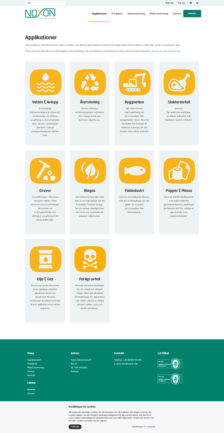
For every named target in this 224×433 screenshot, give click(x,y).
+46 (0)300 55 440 (132, 360)
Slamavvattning (136, 13)
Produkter (117, 13)
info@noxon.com (130, 364)
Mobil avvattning (159, 13)
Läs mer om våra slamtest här (165, 51)
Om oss (181, 3)
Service (177, 13)
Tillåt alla (75, 427)
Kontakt (192, 14)
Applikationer (99, 13)
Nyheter (170, 3)
